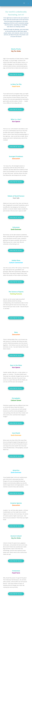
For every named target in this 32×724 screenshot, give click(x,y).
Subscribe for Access (16, 74)
